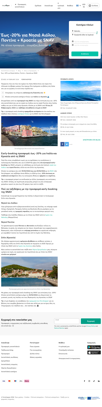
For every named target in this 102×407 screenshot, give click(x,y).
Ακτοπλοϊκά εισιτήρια (8, 71)
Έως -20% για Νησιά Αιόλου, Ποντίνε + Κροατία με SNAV (19, 73)
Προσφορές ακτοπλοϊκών (20, 5)
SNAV (52, 171)
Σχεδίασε (38, 6)
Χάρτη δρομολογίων (39, 249)
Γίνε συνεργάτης (36, 350)
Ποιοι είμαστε (34, 346)
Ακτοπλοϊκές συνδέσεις (9, 357)
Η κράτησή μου (61, 5)
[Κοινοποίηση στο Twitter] (67, 144)
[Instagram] (89, 381)
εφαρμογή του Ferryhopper (39, 301)
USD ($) (83, 5)
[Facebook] (84, 381)
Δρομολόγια (5, 361)
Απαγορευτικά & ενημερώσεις (69, 358)
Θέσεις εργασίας (36, 357)
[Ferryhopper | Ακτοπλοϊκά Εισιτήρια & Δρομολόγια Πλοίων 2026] (6, 5)
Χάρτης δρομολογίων (8, 368)
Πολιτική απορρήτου (37, 397)
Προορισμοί (5, 354)
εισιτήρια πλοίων (24, 114)
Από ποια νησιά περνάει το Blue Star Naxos (74, 117)
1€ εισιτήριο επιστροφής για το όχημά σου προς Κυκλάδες (78, 124)
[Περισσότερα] (13, 325)
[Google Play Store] (94, 347)
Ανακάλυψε (49, 6)
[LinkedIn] (99, 381)
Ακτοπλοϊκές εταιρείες (9, 364)
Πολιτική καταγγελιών (52, 397)
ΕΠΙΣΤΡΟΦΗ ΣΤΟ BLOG (92, 140)
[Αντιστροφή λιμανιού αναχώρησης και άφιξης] (97, 33)
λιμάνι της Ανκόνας (25, 246)
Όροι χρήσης (19, 397)
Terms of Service (59, 328)
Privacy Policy (90, 326)
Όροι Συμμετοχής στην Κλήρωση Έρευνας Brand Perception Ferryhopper (79, 104)
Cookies (26, 397)
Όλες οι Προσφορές (30, 71)
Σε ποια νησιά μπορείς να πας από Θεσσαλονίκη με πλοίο (78, 131)
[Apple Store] (94, 352)
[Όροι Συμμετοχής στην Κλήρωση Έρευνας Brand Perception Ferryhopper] (80, 91)
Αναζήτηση (85, 54)
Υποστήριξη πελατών (66, 350)
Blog (19, 71)
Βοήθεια (70, 6)
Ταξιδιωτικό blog (7, 350)
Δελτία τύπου (34, 354)
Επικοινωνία (63, 354)
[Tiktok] (94, 381)
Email (57, 319)
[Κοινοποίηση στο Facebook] (62, 144)
